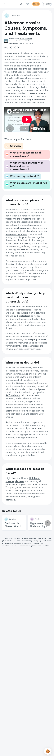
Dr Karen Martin (26, 38)
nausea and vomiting (16, 234)
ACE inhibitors (13, 395)
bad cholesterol (22, 316)
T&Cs (47, 546)
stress (38, 343)
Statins (19, 383)
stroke (25, 243)
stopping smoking (37, 340)
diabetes (19, 481)
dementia (10, 500)
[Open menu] (10, 4)
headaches (22, 250)
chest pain (22, 228)
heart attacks (36, 93)
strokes (8, 97)
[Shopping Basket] (27, 4)
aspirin (9, 411)
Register (47, 4)
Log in (36, 4)
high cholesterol (36, 100)
